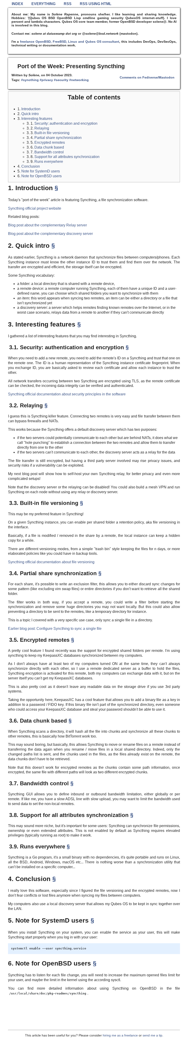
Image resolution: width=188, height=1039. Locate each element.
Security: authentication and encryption (65, 123)
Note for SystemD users (40, 171)
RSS (68, 4)
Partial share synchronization (58, 138)
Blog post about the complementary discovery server (50, 234)
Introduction (30, 109)
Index (17, 4)
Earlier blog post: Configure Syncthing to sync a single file (55, 629)
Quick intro (30, 114)
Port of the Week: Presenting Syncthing (71, 66)
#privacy (46, 80)
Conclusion (30, 166)
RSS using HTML (95, 4)
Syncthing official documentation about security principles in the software (67, 394)
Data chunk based (49, 147)
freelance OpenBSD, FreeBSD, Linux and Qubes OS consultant (69, 41)
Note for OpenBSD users (41, 176)
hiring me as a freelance (120, 1035)
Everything (43, 4)
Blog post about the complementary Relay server (47, 225)
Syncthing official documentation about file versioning (51, 562)
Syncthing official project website (34, 208)
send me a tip (152, 1035)
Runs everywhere (48, 161)
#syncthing (30, 80)
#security (61, 80)
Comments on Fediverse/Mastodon (147, 77)
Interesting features (36, 119)
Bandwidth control (49, 152)
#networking (79, 80)
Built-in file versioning (51, 133)
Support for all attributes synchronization (67, 157)
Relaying (41, 128)
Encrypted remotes (49, 142)
